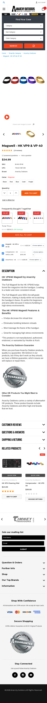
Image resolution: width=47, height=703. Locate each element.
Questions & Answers (13, 432)
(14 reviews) (18, 150)
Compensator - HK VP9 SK (34, 484)
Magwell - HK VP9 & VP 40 (12, 56)
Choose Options (35, 499)
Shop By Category (15, 53)
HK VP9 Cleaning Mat (10, 483)
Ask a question (26, 155)
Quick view (12, 475)
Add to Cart (12, 497)
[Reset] (33, 45)
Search (13, 46)
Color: (8, 177)
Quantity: (6, 188)
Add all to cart (23, 235)
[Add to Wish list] (4, 454)
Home (4, 53)
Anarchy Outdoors (30, 53)
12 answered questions (10, 155)
